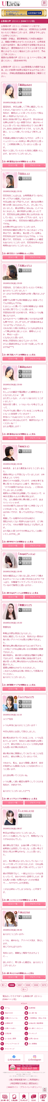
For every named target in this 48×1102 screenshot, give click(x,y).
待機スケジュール (11, 1018)
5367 (20, 985)
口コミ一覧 (12, 165)
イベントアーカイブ (12, 1044)
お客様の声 (9, 1023)
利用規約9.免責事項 (24, 73)
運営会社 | (33, 1083)
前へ (4, 985)
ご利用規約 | (33, 1080)
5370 (44, 985)
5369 (36, 985)
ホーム (7, 1008)
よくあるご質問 (10, 1038)
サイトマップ (9, 1049)
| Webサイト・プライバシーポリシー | (24, 1087)
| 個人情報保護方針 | (18, 1080)
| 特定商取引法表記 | (19, 1083)
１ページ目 (35, 57)
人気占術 (8, 1033)
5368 (28, 985)
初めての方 (9, 1013)
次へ (24, 989)
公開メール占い (10, 1028)
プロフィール (35, 165)
